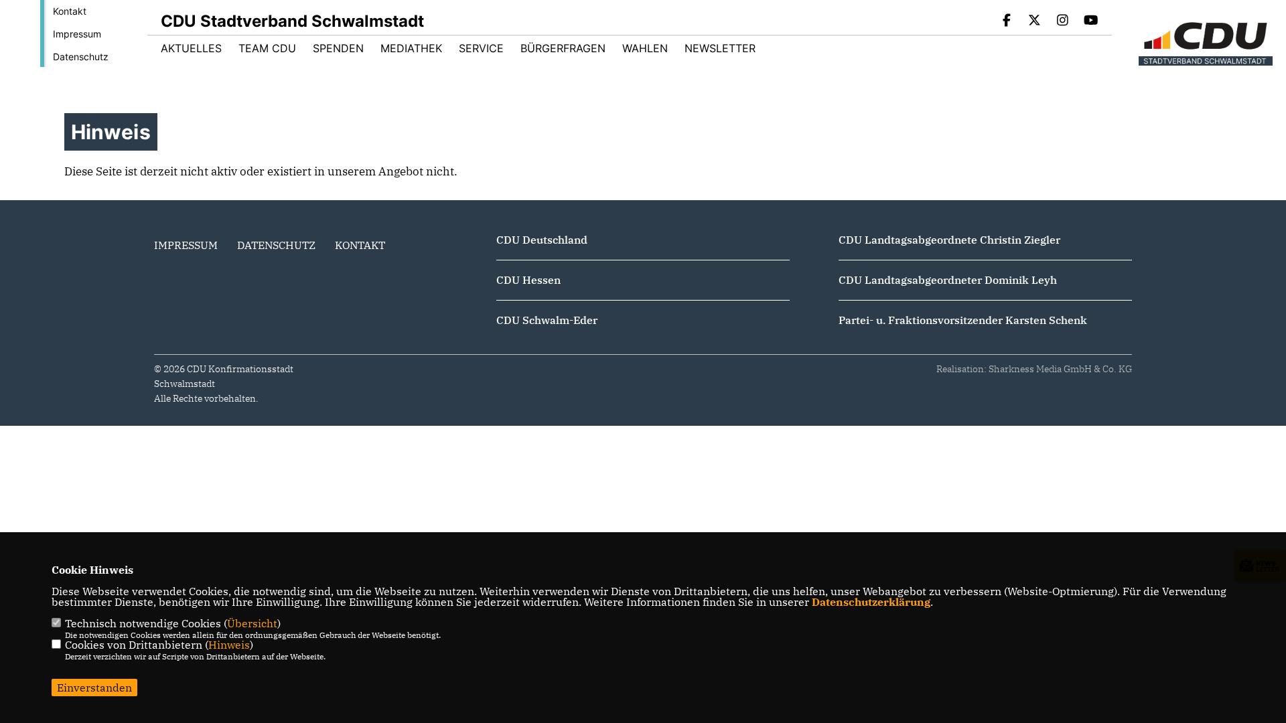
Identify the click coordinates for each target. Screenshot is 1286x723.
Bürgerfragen (562, 48)
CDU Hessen (528, 280)
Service (481, 48)
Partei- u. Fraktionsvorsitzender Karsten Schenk (963, 320)
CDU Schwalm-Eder (546, 320)
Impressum (77, 33)
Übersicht (252, 623)
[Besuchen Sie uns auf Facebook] (1007, 21)
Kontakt (69, 11)
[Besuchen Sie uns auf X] (1035, 21)
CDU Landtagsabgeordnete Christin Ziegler (949, 239)
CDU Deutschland (541, 239)
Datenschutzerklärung (871, 602)
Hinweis (229, 644)
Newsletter (720, 48)
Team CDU (267, 48)
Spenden (338, 48)
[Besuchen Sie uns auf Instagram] (1063, 21)
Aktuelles (191, 48)
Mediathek (411, 48)
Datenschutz (81, 56)
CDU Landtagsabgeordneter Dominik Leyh (948, 280)
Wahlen (645, 48)
